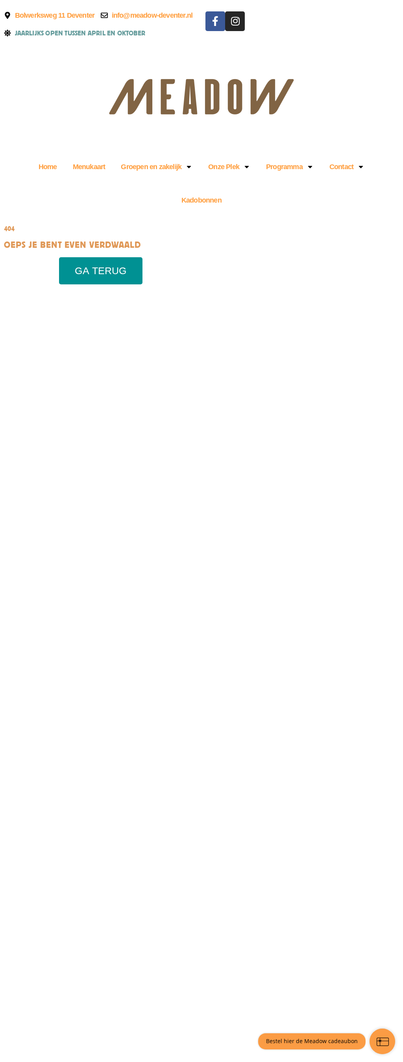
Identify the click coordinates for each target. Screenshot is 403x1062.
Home (48, 167)
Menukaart (89, 167)
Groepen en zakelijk (151, 167)
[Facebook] (215, 21)
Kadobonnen (201, 200)
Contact (341, 167)
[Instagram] (235, 21)
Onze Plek (223, 167)
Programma (284, 167)
